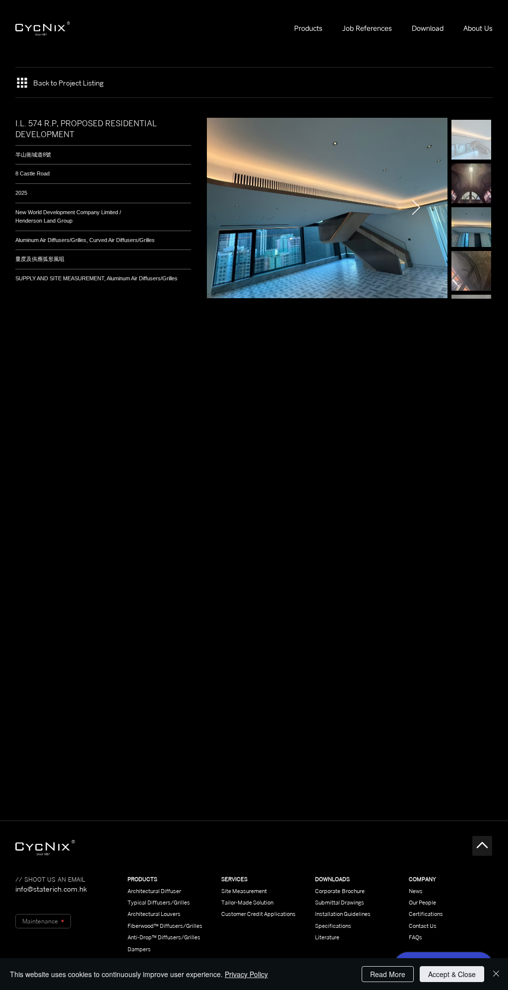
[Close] (496, 974)
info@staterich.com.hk (51, 889)
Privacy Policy (246, 974)
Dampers (139, 949)
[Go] (482, 845)
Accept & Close (452, 974)
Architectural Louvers (154, 913)
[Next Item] (416, 208)
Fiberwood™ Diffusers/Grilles (164, 925)
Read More (387, 974)
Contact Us (423, 925)
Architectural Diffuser (154, 891)
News (416, 891)
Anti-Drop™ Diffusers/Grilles (163, 937)
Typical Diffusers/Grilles (158, 902)
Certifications (426, 913)
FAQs (415, 937)
